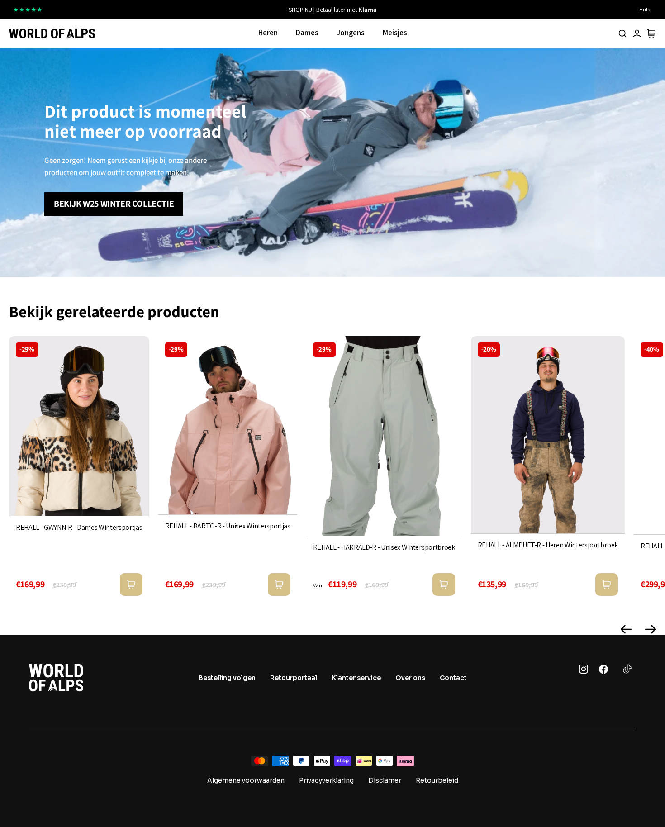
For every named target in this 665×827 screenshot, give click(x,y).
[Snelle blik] (131, 584)
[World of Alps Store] (52, 33)
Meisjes (395, 33)
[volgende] (435, 9)
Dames (307, 33)
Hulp (645, 9)
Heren (268, 33)
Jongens (351, 33)
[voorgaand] (229, 9)
